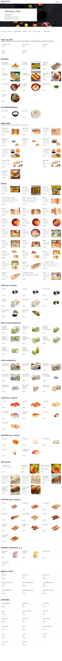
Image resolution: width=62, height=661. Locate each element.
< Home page (3, 2)
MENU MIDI (25, 31)
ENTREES (10, 31)
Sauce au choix (4, 31)
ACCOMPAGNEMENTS (17, 31)
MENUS (30, 31)
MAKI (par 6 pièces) (36, 31)
